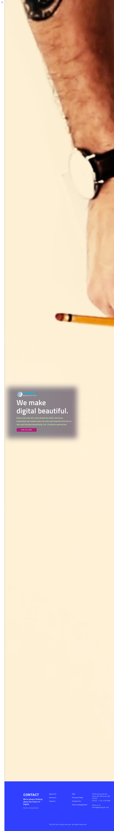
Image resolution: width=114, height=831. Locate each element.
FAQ (73, 794)
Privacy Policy (77, 797)
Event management (79, 805)
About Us (52, 794)
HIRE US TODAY (26, 430)
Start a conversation (31, 808)
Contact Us (76, 801)
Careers (52, 801)
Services (52, 797)
